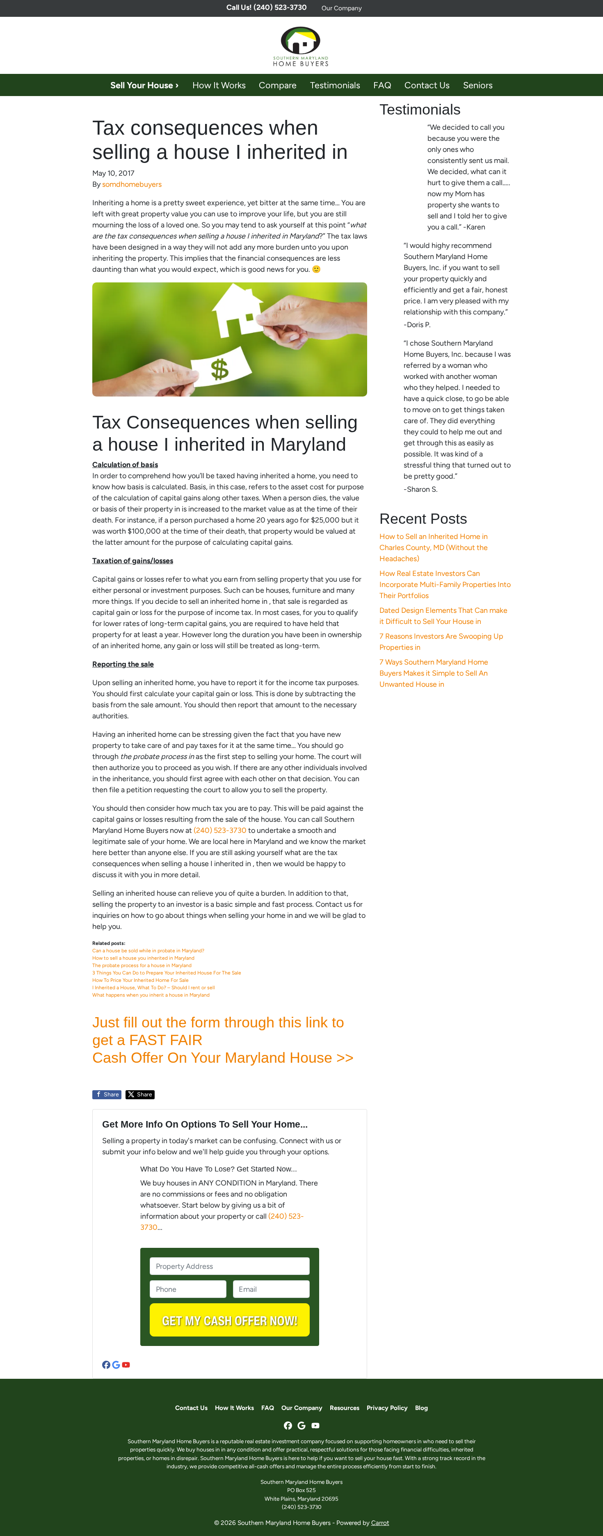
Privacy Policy (387, 1408)
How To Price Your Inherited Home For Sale (140, 980)
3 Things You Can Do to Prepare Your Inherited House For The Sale (166, 973)
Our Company (342, 8)
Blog (421, 1408)
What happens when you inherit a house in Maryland (151, 995)
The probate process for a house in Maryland (142, 965)
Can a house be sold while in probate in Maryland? (148, 951)
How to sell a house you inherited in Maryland (143, 958)
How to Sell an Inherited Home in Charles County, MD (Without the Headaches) (433, 547)
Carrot (380, 1523)
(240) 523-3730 (220, 830)
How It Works (219, 85)
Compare (278, 85)
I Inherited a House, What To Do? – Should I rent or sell (153, 987)
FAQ (382, 85)
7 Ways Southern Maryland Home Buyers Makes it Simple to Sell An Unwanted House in (433, 673)
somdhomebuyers (132, 184)
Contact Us (427, 85)
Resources (344, 1408)
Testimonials (335, 85)
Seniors (478, 85)
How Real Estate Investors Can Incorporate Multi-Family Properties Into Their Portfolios (445, 584)
